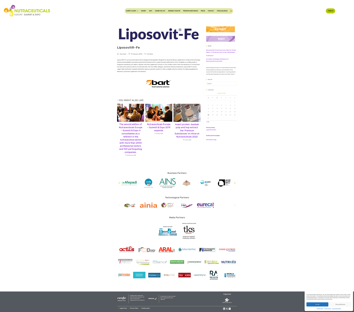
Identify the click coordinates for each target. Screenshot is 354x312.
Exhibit (143, 11)
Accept (317, 304)
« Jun (207, 121)
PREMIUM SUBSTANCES (190, 11)
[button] (119, 183)
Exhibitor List (160, 11)
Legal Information (336, 308)
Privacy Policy (327, 308)
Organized (227, 294)
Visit (150, 11)
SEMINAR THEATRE (174, 11)
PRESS (203, 11)
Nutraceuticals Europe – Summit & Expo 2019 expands (158, 127)
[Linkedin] (224, 309)
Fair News (150, 54)
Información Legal (211, 139)
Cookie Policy (320, 308)
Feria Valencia (222, 11)
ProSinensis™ (210, 55)
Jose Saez (123, 54)
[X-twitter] (227, 309)
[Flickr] (230, 309)
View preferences (340, 304)
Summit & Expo (131, 11)
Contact (211, 11)
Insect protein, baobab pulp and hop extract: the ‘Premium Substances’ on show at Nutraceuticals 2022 (187, 130)
